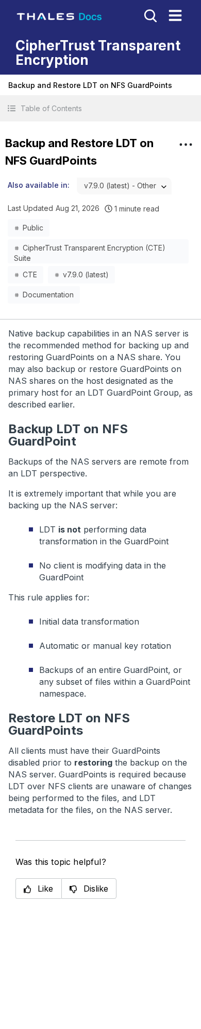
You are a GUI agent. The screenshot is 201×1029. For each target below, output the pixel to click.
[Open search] (149, 15)
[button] (100, 108)
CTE (30, 274)
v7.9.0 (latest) (86, 274)
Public (33, 227)
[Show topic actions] (185, 144)
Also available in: (39, 185)
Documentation (48, 294)
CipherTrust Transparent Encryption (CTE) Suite (89, 250)
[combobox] (124, 186)
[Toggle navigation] (175, 15)
